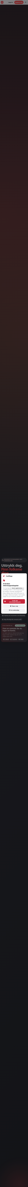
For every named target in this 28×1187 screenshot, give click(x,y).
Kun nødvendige (15, 610)
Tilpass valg (15, 606)
